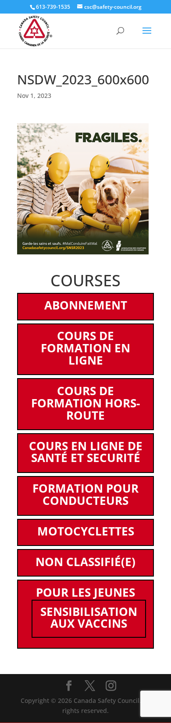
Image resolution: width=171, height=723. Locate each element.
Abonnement (85, 305)
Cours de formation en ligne (85, 348)
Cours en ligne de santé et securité (85, 452)
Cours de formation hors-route (85, 403)
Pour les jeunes (85, 592)
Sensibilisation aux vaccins (88, 618)
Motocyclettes (85, 531)
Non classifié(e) (85, 562)
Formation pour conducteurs (85, 494)
